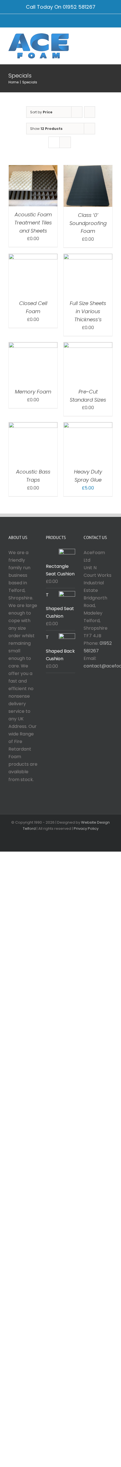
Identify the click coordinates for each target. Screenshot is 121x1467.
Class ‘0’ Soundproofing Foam (88, 223)
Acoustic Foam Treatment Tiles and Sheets (33, 222)
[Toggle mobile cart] (100, 38)
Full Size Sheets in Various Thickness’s (88, 311)
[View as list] (65, 142)
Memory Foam (33, 391)
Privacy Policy (86, 828)
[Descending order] (89, 112)
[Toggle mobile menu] (110, 38)
